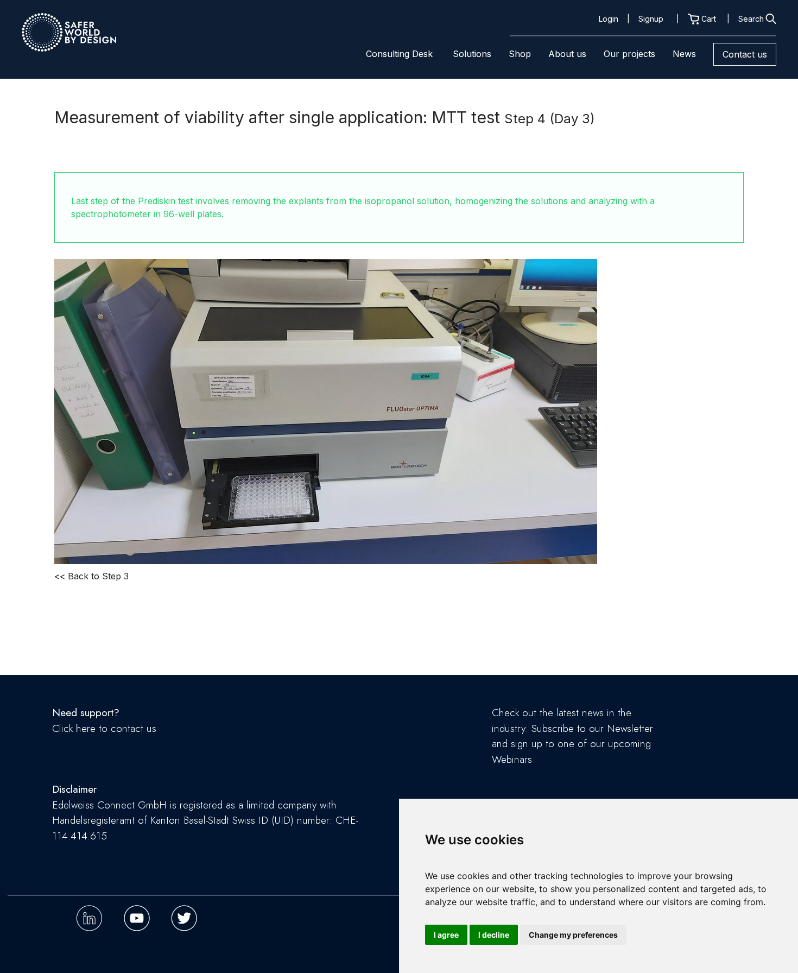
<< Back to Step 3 (91, 576)
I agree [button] (446, 934)
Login (608, 18)
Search (751, 18)
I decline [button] (493, 934)
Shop (520, 53)
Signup (650, 18)
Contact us (745, 54)
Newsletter (630, 728)
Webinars (512, 759)
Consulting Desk (399, 53)
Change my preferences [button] (573, 934)
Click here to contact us (104, 728)
